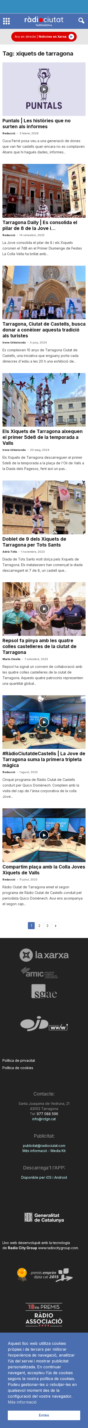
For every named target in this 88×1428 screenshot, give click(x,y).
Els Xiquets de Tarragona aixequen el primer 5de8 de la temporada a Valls (42, 437)
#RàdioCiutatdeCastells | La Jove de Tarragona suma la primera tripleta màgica (43, 759)
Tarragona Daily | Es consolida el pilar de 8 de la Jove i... (39, 225)
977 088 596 (47, 1114)
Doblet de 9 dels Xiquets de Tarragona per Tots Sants (34, 542)
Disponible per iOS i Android (44, 1177)
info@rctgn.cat (44, 1119)
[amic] (44, 973)
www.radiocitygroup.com (58, 1248)
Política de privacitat (18, 1060)
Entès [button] (44, 1415)
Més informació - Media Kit (44, 1151)
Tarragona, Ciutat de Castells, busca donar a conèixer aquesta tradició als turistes (44, 330)
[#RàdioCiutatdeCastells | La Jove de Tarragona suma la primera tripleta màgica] (44, 722)
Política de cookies (17, 1068)
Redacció (8, 133)
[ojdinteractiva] (44, 1025)
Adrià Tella (9, 551)
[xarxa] (44, 955)
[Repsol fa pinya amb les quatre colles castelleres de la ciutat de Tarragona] (44, 609)
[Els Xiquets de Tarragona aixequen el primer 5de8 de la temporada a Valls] (44, 400)
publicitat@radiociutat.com (44, 1145)
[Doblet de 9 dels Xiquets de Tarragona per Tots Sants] (44, 507)
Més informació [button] (22, 1402)
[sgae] (44, 991)
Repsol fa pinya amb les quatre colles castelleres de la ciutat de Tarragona (39, 646)
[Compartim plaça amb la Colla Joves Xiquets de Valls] (44, 835)
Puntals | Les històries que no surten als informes (36, 123)
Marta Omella (11, 659)
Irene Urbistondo (14, 342)
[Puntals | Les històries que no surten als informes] (44, 89)
